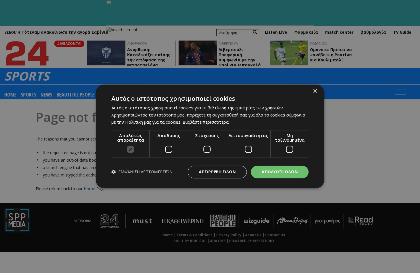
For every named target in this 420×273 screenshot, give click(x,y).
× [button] (315, 91)
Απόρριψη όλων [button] (217, 171)
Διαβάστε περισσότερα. (206, 122)
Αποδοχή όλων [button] (280, 171)
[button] (142, 172)
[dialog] (210, 136)
